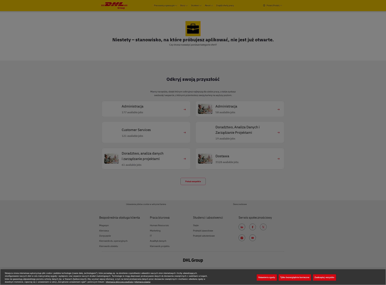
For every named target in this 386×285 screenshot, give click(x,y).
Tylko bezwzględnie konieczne (294, 277)
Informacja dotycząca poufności (120, 282)
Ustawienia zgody (266, 277)
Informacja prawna (142, 282)
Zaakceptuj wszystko (324, 277)
